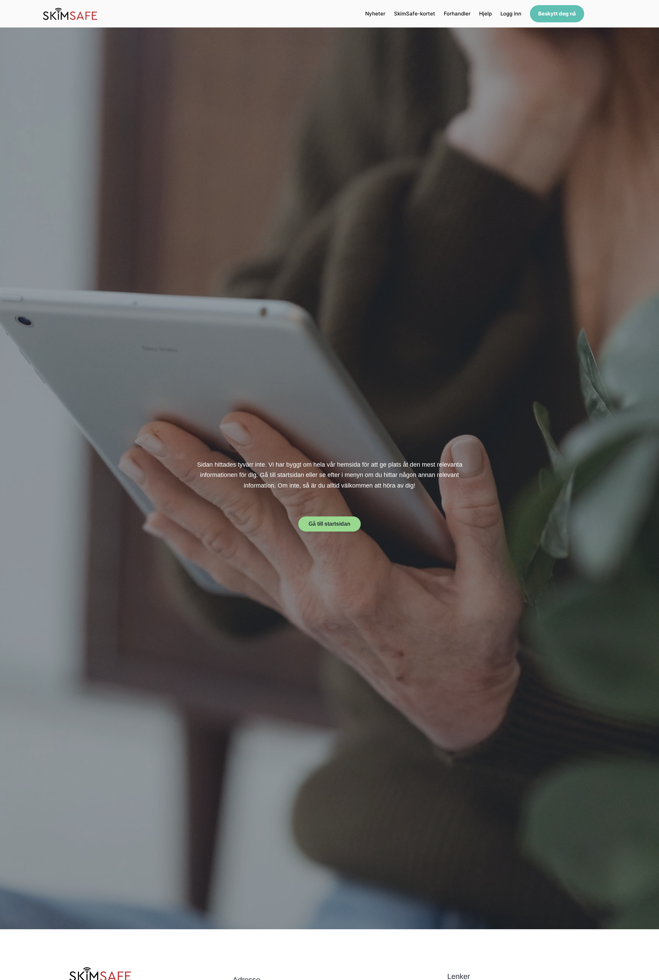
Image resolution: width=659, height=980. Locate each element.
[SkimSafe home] (70, 14)
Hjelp (485, 13)
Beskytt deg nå (557, 13)
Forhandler (457, 13)
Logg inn (510, 13)
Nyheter (375, 13)
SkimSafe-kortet (414, 13)
